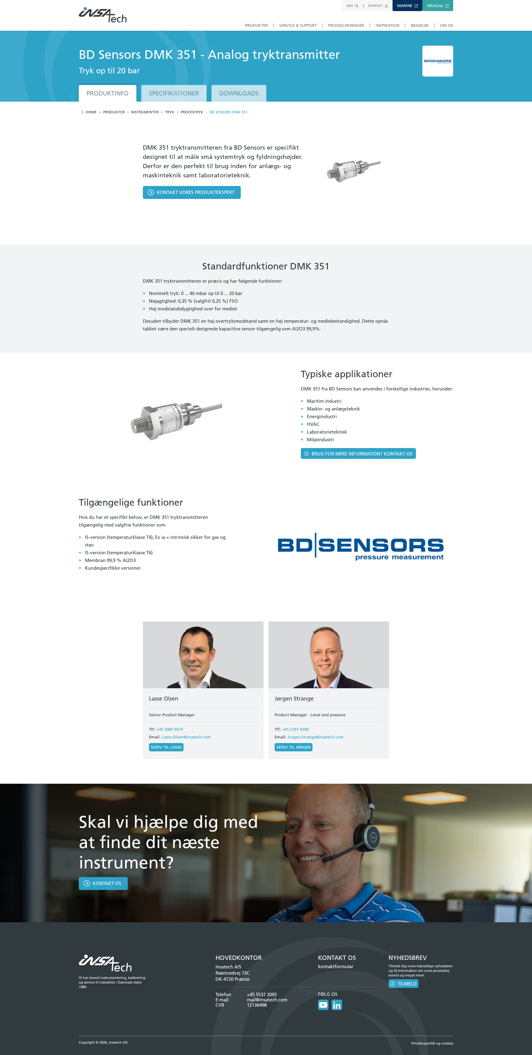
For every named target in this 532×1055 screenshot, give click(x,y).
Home (91, 112)
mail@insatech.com (267, 1000)
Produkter (114, 112)
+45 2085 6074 (169, 729)
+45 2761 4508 (295, 729)
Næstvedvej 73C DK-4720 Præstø (232, 976)
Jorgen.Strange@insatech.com (316, 736)
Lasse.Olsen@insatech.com (186, 736)
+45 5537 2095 (262, 994)
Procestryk (192, 112)
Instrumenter (145, 112)
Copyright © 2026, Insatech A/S (103, 1042)
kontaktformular (335, 966)
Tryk (169, 112)
